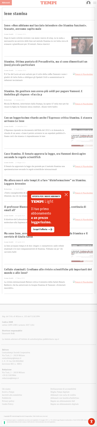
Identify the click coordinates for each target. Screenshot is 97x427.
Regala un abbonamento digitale (65, 404)
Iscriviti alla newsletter (12, 395)
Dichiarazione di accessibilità (63, 389)
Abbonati (6, 3)
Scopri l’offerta (40, 229)
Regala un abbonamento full (63, 401)
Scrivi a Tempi (8, 392)
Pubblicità (6, 398)
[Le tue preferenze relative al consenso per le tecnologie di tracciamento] (4, 422)
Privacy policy (8, 401)
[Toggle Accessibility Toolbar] (91, 421)
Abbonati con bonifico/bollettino (65, 398)
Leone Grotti (8, 34)
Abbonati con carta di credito (63, 395)
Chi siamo (6, 389)
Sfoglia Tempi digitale (60, 392)
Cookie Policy (7, 404)
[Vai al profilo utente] (88, 2)
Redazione (8, 100)
